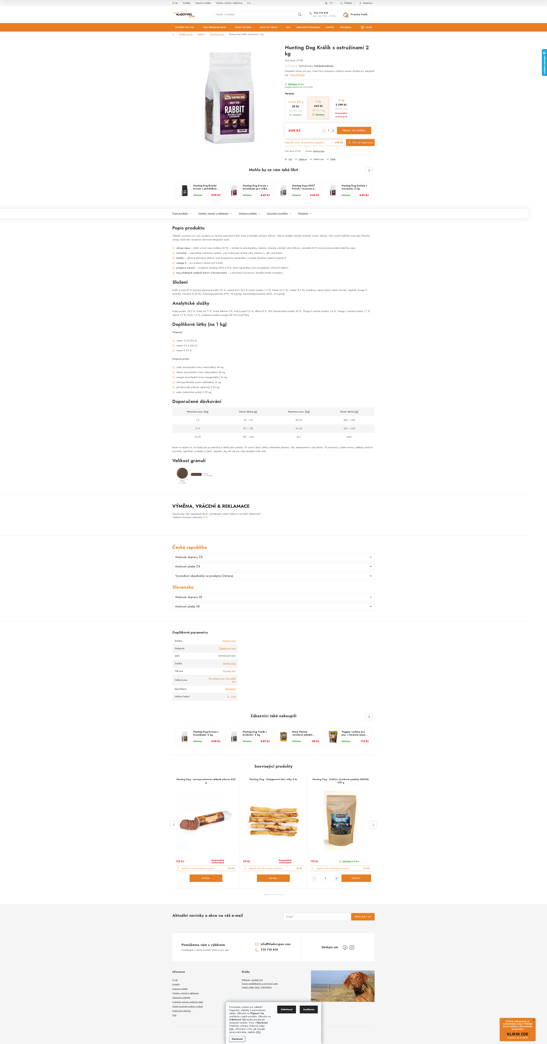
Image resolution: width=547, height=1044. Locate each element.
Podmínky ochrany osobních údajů (187, 1002)
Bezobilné (230, 689)
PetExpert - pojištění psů (252, 980)
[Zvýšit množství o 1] (333, 130)
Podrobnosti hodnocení (323, 66)
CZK (330, 3)
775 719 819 (320, 13)
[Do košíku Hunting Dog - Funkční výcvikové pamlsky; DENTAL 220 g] (356, 878)
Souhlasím (308, 1009)
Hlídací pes (318, 159)
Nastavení (237, 1039)
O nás (175, 3)
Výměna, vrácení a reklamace (229, 3)
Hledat (300, 14)
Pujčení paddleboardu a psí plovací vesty (260, 983)
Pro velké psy (231, 680)
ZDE (231, 1029)
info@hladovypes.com (276, 944)
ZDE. (258, 1032)
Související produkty (277, 213)
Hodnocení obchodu (181, 1010)
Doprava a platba (203, 3)
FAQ (174, 1015)
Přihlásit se (363, 916)
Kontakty (186, 3)
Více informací (297, 75)
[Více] (366, 27)
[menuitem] (186, 27)
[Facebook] (345, 947)
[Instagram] (352, 947)
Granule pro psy (227, 648)
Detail (206, 878)
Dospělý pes (229, 671)
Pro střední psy (216, 678)
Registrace (367, 3)
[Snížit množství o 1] (323, 130)
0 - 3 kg (231, 696)
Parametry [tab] (303, 213)
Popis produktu (180, 213)
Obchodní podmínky (181, 997)
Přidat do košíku (354, 130)
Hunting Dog (318, 151)
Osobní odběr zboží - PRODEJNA (257, 987)
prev (174, 824)
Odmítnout (286, 1009)
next (373, 824)
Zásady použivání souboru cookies (187, 1006)
